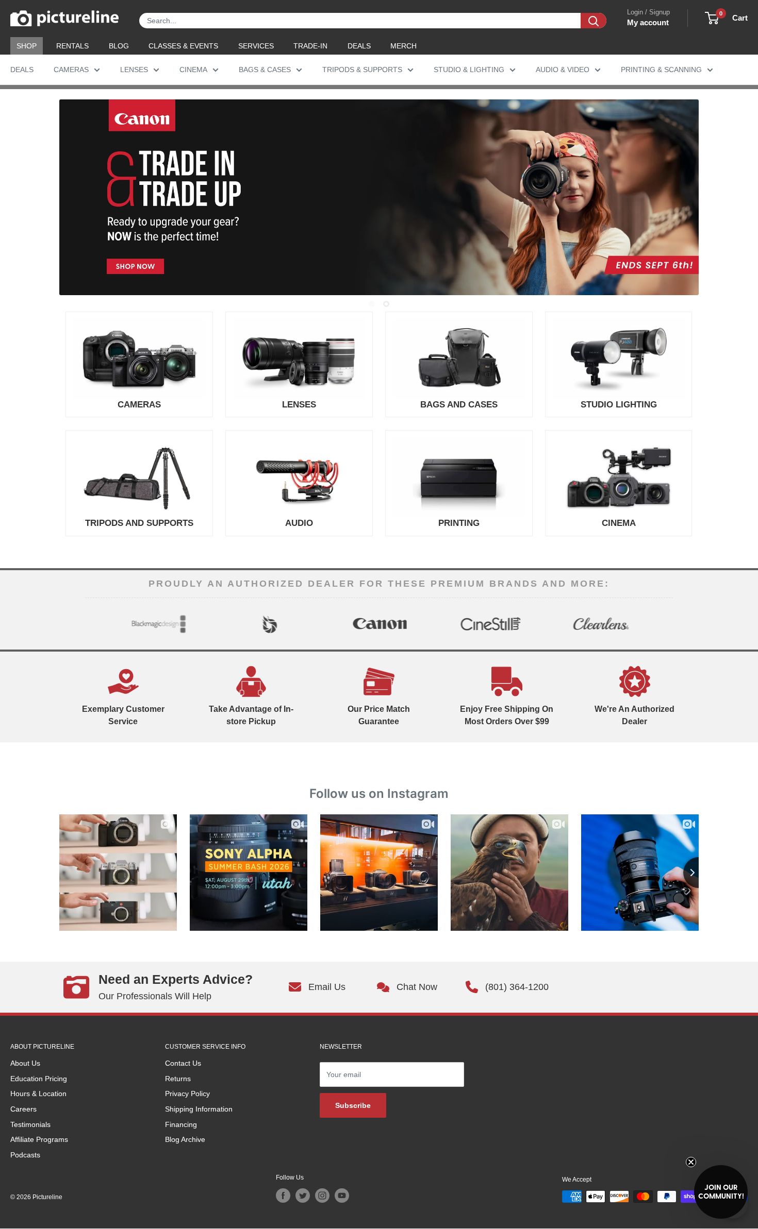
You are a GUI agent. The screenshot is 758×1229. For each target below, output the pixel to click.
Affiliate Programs (39, 1139)
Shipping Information (199, 1109)
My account (648, 22)
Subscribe (353, 1105)
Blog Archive (185, 1139)
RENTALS (72, 46)
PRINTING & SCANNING (661, 69)
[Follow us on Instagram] (322, 1195)
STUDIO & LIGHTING (469, 69)
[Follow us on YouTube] (342, 1195)
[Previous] (94, 623)
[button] (721, 1192)
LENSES (134, 69)
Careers (23, 1109)
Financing (181, 1124)
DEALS (359, 46)
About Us (25, 1063)
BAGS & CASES (265, 69)
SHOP (27, 46)
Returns (178, 1078)
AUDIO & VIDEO (562, 69)
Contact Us (183, 1063)
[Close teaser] (691, 1162)
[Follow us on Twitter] (302, 1195)
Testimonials (30, 1124)
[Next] (664, 623)
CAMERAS (71, 69)
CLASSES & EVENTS (183, 46)
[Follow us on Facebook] (283, 1195)
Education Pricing (38, 1078)
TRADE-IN (310, 46)
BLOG (119, 46)
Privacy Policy (187, 1093)
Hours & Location (38, 1093)
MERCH (403, 46)
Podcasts (25, 1155)
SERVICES (256, 46)
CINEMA (193, 69)
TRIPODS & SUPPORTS (362, 69)
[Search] (593, 20)
